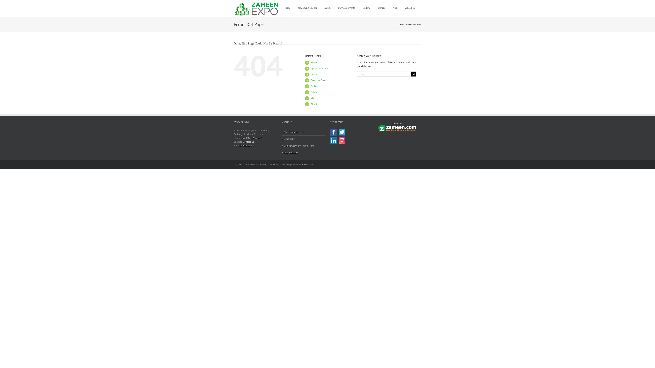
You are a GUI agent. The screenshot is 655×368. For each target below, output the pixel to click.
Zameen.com (245, 145)
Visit (313, 98)
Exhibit (314, 92)
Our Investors (291, 152)
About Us (315, 104)
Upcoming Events (320, 68)
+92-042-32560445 (252, 138)
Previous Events (319, 80)
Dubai (314, 74)
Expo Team (289, 138)
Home (314, 62)
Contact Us (248, 141)
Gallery (314, 86)
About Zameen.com (294, 132)
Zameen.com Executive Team (299, 145)
